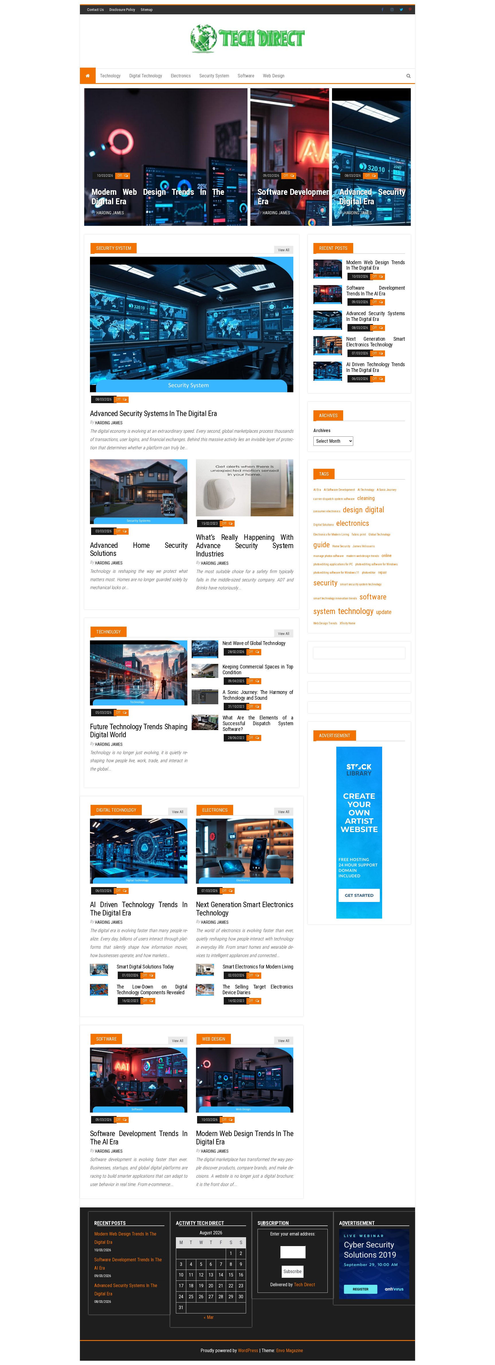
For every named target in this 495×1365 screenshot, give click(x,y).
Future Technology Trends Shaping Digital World (138, 730)
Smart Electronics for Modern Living (258, 967)
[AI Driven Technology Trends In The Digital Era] (138, 850)
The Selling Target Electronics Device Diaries (258, 989)
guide (321, 544)
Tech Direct (304, 1284)
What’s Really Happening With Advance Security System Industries (244, 545)
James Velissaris (364, 546)
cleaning (366, 498)
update (384, 612)
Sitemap (147, 9)
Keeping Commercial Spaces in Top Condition (258, 669)
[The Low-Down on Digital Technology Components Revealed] (99, 989)
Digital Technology (145, 76)
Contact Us (95, 9)
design (353, 509)
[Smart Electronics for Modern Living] (205, 969)
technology (356, 611)
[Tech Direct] (88, 76)
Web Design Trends (325, 623)
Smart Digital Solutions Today (145, 967)
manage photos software (328, 556)
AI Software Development (339, 490)
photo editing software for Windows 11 (336, 572)
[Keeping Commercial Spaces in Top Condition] (205, 670)
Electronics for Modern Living (331, 534)
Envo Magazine (289, 1350)
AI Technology (366, 490)
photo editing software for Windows (376, 564)
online (387, 555)
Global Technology (379, 534)
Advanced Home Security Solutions (138, 549)
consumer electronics (326, 511)
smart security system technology (360, 584)
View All (283, 250)
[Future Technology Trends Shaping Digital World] (138, 672)
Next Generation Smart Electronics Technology (244, 908)
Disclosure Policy (122, 9)
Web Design (273, 76)
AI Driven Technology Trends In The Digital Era (138, 908)
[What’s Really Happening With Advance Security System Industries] (244, 487)
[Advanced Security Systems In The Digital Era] (191, 324)
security (325, 582)
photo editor (369, 572)
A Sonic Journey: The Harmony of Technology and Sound (258, 695)
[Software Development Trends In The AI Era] (138, 1079)
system (324, 611)
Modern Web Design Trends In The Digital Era (157, 196)
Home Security (341, 546)
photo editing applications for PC (333, 564)
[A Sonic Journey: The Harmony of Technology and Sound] (205, 696)
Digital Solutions (323, 525)
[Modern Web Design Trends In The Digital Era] (244, 1079)
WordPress (248, 1350)
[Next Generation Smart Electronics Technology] (244, 850)
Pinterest (410, 9)
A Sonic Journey (386, 490)
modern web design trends (362, 556)
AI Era (317, 490)
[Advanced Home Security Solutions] (138, 491)
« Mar (209, 1317)
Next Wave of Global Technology (254, 643)
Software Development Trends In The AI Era (323, 196)
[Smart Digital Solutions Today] (99, 969)
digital (374, 509)
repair (382, 572)
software (373, 596)
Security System (214, 76)
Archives (322, 430)
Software (246, 76)
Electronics (181, 76)
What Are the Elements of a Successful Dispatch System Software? (258, 723)
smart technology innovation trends (335, 598)
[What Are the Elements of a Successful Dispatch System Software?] (205, 722)
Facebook (383, 9)
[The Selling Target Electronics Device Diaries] (205, 989)
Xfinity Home (347, 623)
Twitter (401, 9)
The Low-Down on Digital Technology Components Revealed (152, 989)
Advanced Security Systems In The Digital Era (405, 196)
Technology (110, 76)
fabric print (359, 534)
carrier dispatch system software (334, 499)
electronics (352, 523)
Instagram (392, 9)
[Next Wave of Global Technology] (205, 649)
